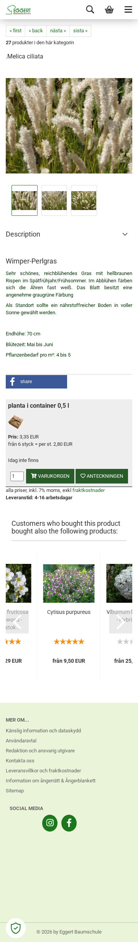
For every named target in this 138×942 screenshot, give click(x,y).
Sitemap (15, 791)
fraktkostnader (88, 490)
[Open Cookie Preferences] (16, 928)
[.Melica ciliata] (69, 125)
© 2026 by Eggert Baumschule (69, 932)
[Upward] (116, 930)
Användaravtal (21, 741)
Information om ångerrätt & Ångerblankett (50, 781)
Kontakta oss (20, 761)
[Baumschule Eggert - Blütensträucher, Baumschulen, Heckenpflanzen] (15, 9)
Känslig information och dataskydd (43, 731)
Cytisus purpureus (68, 612)
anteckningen (104, 476)
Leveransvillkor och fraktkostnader (43, 771)
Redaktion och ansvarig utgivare (40, 751)
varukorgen (53, 476)
